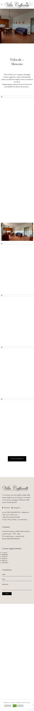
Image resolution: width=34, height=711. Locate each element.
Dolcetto (5, 557)
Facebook (7, 508)
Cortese (4, 553)
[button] (17, 459)
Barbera (4, 559)
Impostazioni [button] (7, 705)
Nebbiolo (5, 555)
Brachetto (5, 562)
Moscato (4, 560)
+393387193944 (9, 536)
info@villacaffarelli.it (13, 539)
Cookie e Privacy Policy (9, 519)
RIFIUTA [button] (20, 705)
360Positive (23, 519)
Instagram (17, 508)
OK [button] (15, 705)
